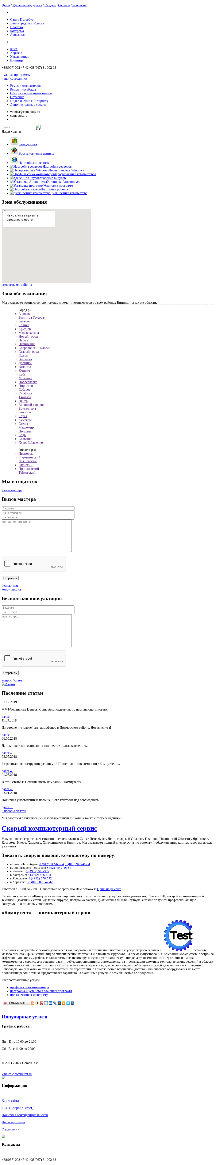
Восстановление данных (36, 153)
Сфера (23, 355)
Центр (23, 401)
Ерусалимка (27, 408)
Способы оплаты (14, 811)
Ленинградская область (27, 23)
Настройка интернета (34, 162)
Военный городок (32, 404)
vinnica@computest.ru (17, 1074)
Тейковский (27, 472)
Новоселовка (28, 382)
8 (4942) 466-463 (39, 874)
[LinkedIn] (50, 1003)
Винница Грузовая (32, 317)
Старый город (29, 351)
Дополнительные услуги (28, 104)
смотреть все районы (17, 284)
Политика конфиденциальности (25, 1115)
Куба (22, 374)
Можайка (25, 378)
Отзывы (64, 5)
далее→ (7, 716)
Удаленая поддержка (27, 5)
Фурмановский (29, 457)
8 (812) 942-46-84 (78, 864)
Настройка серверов (57, 166)
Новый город (28, 336)
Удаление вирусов (53, 178)
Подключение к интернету (29, 101)
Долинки (25, 363)
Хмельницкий (20, 56)
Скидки (50, 5)
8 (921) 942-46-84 (59, 867)
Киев (14, 49)
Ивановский (27, 453)
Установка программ (58, 185)
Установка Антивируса (63, 181)
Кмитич (24, 370)
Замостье (25, 367)
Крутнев (25, 329)
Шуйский (25, 465)
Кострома (17, 31)
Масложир (26, 427)
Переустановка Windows (66, 170)
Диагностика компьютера (68, 193)
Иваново (16, 27)
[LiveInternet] (46, 1003)
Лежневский (28, 461)
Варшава (25, 313)
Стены (23, 423)
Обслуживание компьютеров (31, 93)
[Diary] (37, 1003)
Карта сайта (10, 1100)
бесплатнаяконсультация (11, 587)
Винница (16, 60)
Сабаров (25, 389)
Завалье (24, 321)
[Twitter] (68, 1003)
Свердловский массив (34, 348)
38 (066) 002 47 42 (40, 882)
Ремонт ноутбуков (23, 89)
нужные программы (16, 74)
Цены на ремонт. (109, 889)
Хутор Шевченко (31, 442)
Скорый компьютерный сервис (49, 828)
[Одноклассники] (64, 1003)
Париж (23, 340)
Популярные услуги (24, 1016)
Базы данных (28, 144)
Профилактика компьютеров (75, 174)
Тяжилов (25, 397)
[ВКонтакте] (72, 1003)
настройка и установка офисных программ (41, 991)
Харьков (16, 53)
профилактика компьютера (29, 987)
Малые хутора (29, 332)
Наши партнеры (13, 1122)
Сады (22, 435)
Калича (24, 325)
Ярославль (17, 34)
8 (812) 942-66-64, (52, 864)
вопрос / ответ (12, 680)
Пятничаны (27, 344)
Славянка (25, 439)
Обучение (17, 97)
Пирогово (26, 385)
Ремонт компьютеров (25, 85)
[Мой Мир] (59, 1003)
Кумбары (25, 420)
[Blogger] (33, 1003)
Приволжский (29, 468)
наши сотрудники (14, 78)
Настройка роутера (54, 189)
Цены (6, 5)
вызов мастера (12, 490)
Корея (23, 416)
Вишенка (25, 359)
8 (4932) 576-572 (37, 871)
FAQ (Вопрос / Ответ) (17, 1108)
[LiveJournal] (55, 1003)
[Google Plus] (41, 1003)
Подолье (25, 431)
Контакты (79, 5)
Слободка (25, 393)
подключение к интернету (29, 995)
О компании (10, 1129)
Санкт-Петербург (22, 19)
